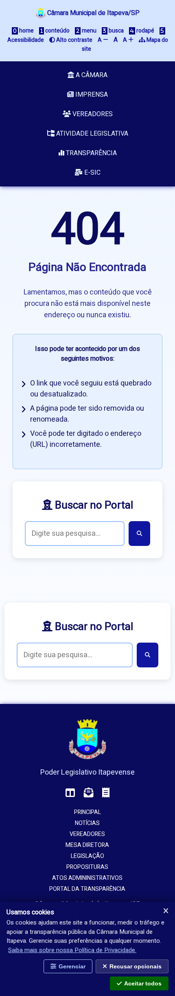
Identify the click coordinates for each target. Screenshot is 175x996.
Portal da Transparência (87, 889)
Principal (87, 812)
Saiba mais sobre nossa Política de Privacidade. (72, 950)
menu (88, 30)
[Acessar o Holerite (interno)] (105, 793)
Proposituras (87, 867)
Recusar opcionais (135, 966)
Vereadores (92, 114)
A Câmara (90, 75)
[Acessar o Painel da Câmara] (70, 793)
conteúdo (57, 30)
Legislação (87, 856)
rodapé (144, 30)
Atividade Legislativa (91, 134)
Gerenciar (72, 966)
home (26, 30)
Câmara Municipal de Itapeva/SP (93, 13)
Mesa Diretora (87, 845)
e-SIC (92, 173)
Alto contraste (73, 40)
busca (115, 30)
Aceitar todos (143, 983)
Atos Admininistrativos (87, 878)
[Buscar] (139, 533)
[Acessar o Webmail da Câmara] (89, 793)
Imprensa (91, 95)
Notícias (87, 823)
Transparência (90, 153)
